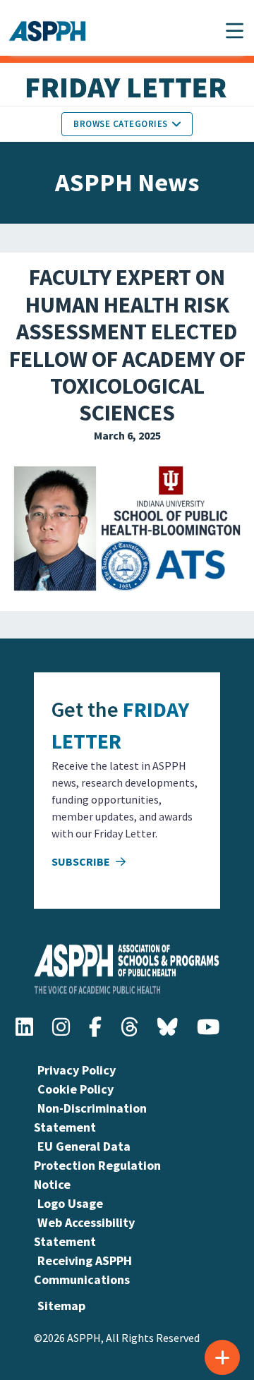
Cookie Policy (75, 1089)
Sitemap (61, 1305)
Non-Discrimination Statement (90, 1117)
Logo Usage (70, 1203)
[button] (234, 30)
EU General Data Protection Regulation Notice (97, 1165)
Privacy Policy (76, 1070)
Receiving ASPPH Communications (83, 1270)
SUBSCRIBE (82, 861)
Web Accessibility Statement (84, 1231)
